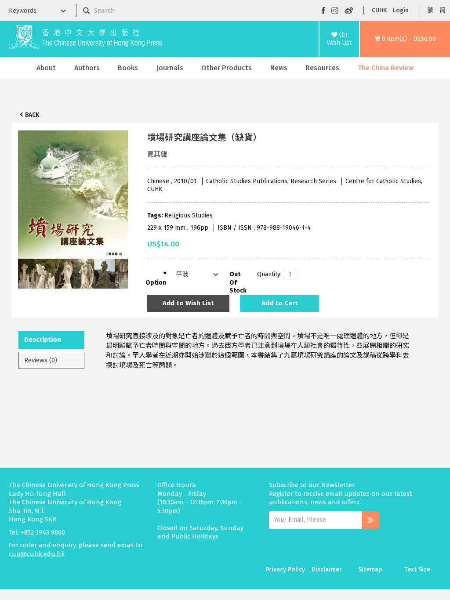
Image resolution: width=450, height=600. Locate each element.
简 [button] (442, 10)
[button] (404, 39)
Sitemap (370, 569)
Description (42, 339)
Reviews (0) (40, 360)
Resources (322, 68)
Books (128, 68)
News (278, 68)
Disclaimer (327, 569)
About (46, 68)
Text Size (417, 569)
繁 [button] (430, 10)
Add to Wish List (188, 303)
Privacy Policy (285, 569)
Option (155, 282)
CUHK (379, 10)
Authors (87, 68)
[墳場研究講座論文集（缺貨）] (73, 207)
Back (32, 115)
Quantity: (267, 274)
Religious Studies (188, 215)
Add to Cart (279, 303)
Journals (169, 68)
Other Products (226, 68)
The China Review (386, 68)
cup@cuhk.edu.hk (37, 554)
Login (401, 10)
